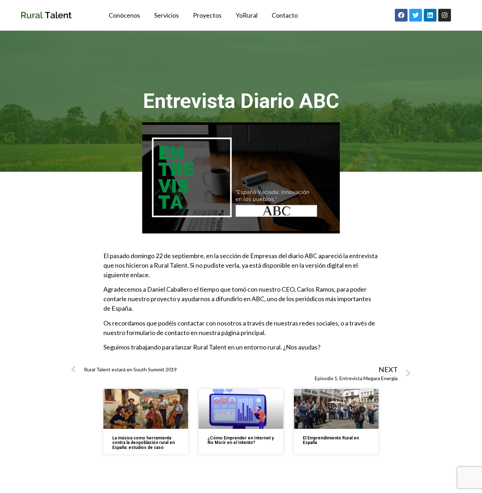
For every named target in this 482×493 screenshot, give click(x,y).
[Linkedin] (430, 15)
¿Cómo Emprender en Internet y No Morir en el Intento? (240, 440)
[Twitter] (415, 15)
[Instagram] (444, 15)
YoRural (247, 15)
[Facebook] (401, 15)
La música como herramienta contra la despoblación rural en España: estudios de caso (143, 443)
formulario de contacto (157, 332)
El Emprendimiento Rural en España (331, 440)
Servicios (166, 15)
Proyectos (207, 15)
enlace (139, 275)
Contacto (285, 15)
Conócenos (124, 15)
